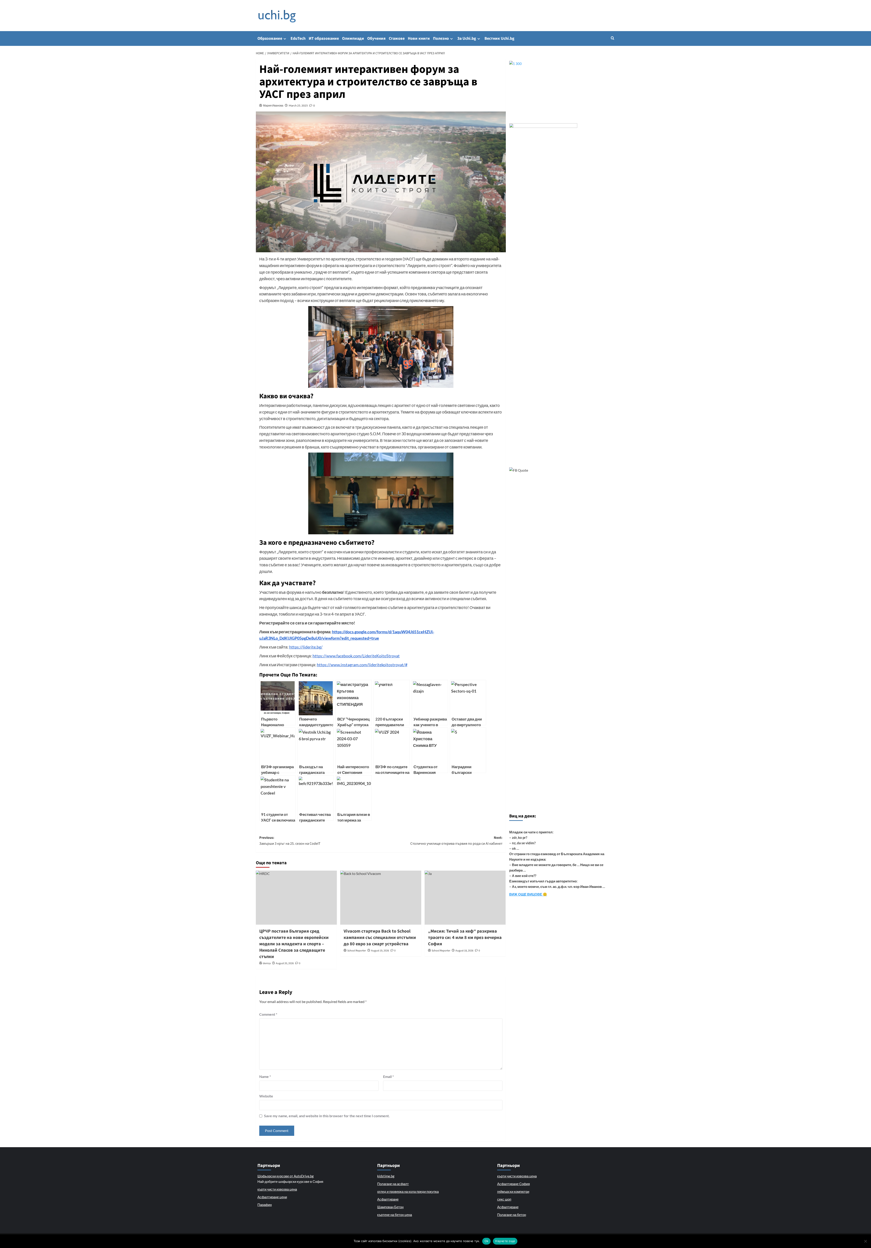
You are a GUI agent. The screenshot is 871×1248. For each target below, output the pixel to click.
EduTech (298, 38)
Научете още (505, 1241)
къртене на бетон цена (394, 1215)
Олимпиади (353, 38)
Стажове (397, 38)
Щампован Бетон (390, 1207)
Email (388, 1076)
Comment (268, 1014)
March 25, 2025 (298, 105)
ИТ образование (324, 38)
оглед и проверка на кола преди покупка (408, 1191)
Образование (269, 38)
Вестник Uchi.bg (499, 38)
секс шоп (504, 1199)
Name (265, 1076)
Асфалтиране (388, 1199)
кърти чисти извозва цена (277, 1189)
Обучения (376, 38)
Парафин (264, 1205)
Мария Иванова (273, 105)
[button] (612, 38)
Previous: (290, 840)
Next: (456, 840)
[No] (865, 1241)
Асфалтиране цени (272, 1197)
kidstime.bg (385, 1176)
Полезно (441, 38)
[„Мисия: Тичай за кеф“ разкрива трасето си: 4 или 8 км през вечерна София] (465, 898)
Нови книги (419, 38)
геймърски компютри (513, 1191)
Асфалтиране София (513, 1184)
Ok (486, 1241)
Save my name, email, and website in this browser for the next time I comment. (327, 1116)
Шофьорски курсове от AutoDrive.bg (285, 1176)
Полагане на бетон (511, 1215)
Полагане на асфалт (393, 1184)
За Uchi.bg (466, 38)
